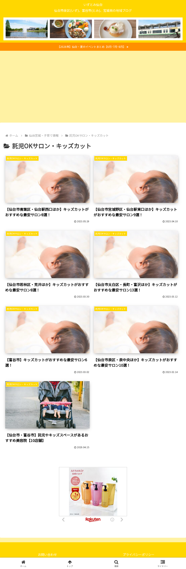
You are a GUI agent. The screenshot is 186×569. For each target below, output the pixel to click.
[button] (172, 552)
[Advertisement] (93, 86)
